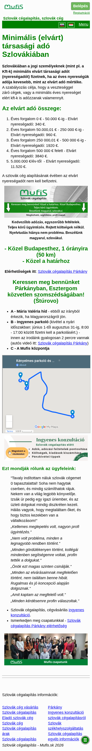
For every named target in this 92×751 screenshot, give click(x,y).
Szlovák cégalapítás (19, 712)
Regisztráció (81, 12)
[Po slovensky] (62, 25)
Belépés (80, 6)
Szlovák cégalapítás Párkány (62, 271)
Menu (83, 24)
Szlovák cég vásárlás (20, 707)
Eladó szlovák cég (17, 718)
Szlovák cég (12, 723)
